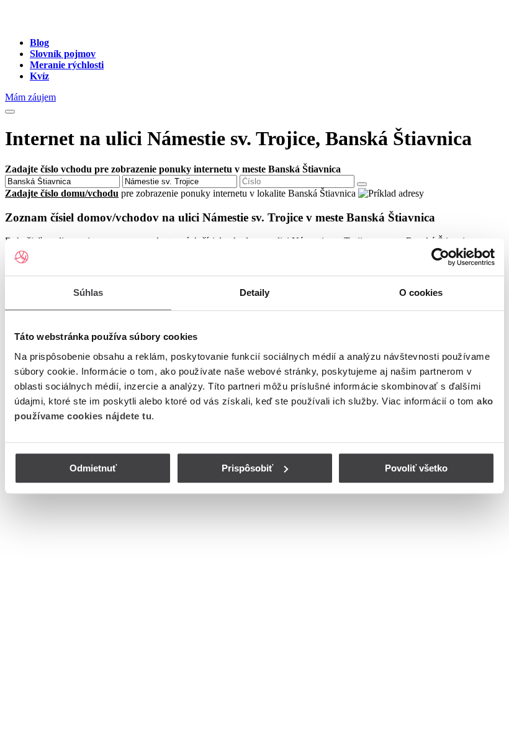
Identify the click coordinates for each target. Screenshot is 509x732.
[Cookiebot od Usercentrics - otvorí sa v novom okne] (440, 257)
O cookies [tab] (421, 292)
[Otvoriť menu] (10, 112)
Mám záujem (30, 97)
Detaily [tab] (255, 292)
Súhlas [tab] (88, 292)
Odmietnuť (93, 468)
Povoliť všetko (416, 468)
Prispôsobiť (247, 468)
